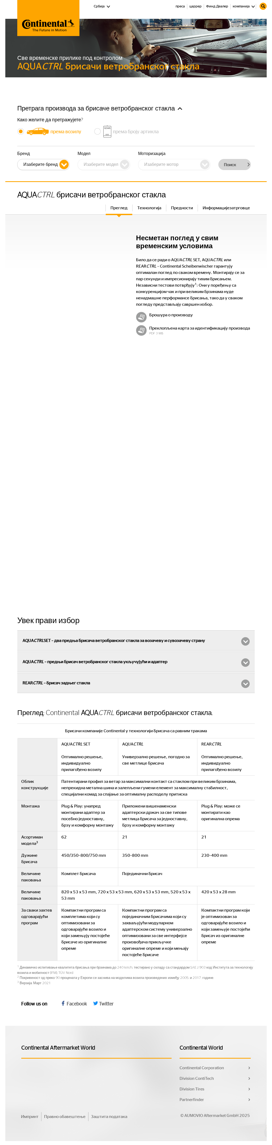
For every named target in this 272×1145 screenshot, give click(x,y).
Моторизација (151, 154)
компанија (241, 6)
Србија (102, 6)
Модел (84, 154)
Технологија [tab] (149, 208)
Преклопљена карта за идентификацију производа (199, 328)
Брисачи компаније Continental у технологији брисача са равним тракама (136, 731)
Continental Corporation (202, 1068)
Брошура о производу (171, 315)
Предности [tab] (182, 208)
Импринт (30, 1117)
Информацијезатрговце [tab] (226, 208)
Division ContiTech (197, 1078)
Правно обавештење (65, 1117)
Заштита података (109, 1117)
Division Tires (192, 1089)
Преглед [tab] (119, 208)
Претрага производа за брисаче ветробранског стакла (96, 108)
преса (180, 6)
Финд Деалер (217, 6)
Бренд (23, 154)
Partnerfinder (192, 1100)
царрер (195, 6)
